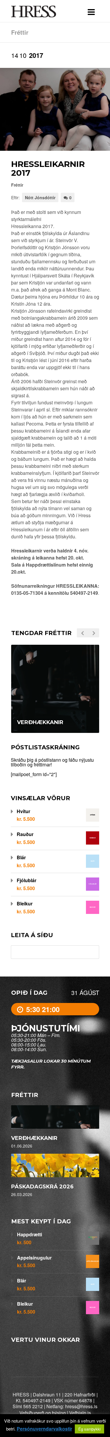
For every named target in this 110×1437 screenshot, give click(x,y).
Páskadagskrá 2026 (42, 1186)
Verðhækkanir (34, 1138)
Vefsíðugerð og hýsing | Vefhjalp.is (55, 1412)
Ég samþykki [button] (89, 1429)
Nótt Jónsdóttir (40, 197)
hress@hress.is (81, 1406)
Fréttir (17, 185)
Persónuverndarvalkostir (44, 1428)
